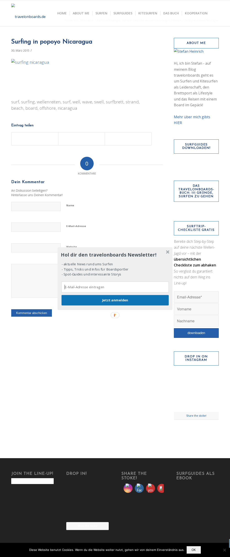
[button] (114, 254)
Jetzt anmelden (115, 300)
